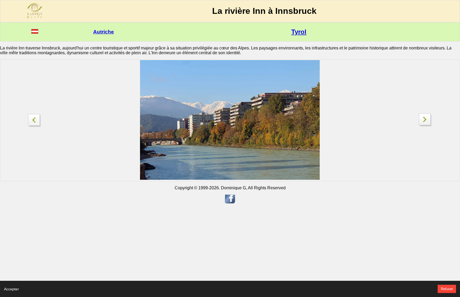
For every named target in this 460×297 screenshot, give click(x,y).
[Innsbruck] (34, 119)
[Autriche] (34, 32)
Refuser (447, 289)
